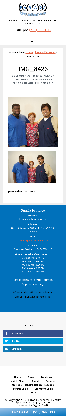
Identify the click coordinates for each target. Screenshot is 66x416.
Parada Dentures (33, 9)
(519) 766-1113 (40, 30)
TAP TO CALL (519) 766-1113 (33, 412)
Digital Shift (40, 405)
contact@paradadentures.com (33, 240)
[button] (33, 41)
